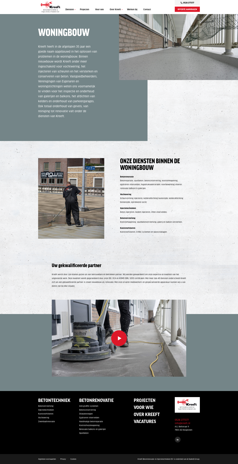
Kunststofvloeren (45, 414)
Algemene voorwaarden (47, 459)
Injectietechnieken (46, 410)
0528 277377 (188, 3)
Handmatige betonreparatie (91, 421)
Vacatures (145, 421)
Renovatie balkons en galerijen (92, 429)
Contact (147, 9)
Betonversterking (45, 406)
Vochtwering (43, 417)
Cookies (73, 459)
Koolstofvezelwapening (89, 425)
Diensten (69, 9)
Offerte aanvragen (187, 9)
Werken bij (132, 9)
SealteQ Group (194, 459)
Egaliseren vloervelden (89, 417)
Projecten (84, 9)
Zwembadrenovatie (46, 421)
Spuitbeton (84, 433)
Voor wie (99, 9)
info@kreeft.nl (182, 423)
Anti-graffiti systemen (88, 406)
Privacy (63, 459)
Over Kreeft (115, 9)
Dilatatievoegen (86, 414)
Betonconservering (87, 410)
